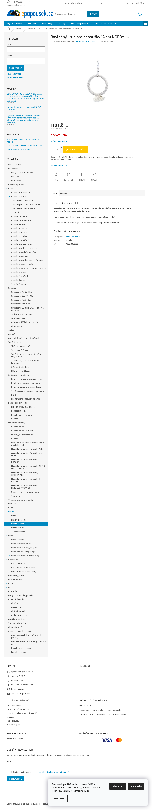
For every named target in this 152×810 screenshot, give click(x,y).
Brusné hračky (17, 527)
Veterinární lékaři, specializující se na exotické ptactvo (103, 714)
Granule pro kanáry (19, 256)
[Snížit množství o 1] (61, 151)
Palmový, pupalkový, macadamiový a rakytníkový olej (27, 444)
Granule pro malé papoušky (23, 244)
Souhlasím (136, 786)
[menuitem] (14, 23)
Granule (11, 188)
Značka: (106, 41)
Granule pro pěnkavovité (22, 264)
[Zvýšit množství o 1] (61, 147)
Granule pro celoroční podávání (26, 204)
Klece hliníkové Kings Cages (23, 551)
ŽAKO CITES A (85, 705)
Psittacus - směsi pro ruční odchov (26, 379)
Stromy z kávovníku (17, 623)
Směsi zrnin (13, 288)
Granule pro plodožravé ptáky (25, 208)
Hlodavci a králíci (15, 627)
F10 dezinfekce (18, 563)
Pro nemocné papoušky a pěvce (25, 398)
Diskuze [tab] (63, 193)
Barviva (14, 418)
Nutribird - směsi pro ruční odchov (26, 383)
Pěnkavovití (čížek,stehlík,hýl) (24, 322)
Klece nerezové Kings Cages (24, 547)
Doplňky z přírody (16, 184)
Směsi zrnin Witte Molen (22, 314)
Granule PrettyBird (19, 276)
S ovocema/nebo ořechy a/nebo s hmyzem (26, 362)
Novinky (10, 717)
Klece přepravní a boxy (21, 543)
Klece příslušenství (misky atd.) (25, 555)
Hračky (11, 511)
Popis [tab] (54, 193)
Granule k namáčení (19, 240)
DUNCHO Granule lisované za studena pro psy (27, 636)
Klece (10, 535)
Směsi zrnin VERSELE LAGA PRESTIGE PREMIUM (27, 309)
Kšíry (10, 507)
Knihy (10, 587)
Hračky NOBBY (17, 523)
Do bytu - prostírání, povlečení (21, 595)
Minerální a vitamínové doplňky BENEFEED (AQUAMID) (24, 487)
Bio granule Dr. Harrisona (22, 172)
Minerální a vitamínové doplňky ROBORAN (24, 461)
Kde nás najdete (14, 724)
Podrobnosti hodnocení (86, 41)
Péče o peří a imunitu (17, 402)
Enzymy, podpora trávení (22, 434)
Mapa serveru (13, 720)
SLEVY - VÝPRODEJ (16, 164)
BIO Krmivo (13, 168)
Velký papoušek (18, 318)
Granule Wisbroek (19, 284)
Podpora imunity (18, 410)
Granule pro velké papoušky (23, 252)
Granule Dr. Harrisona (20, 192)
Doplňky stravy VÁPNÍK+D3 (22, 430)
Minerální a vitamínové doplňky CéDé (27, 449)
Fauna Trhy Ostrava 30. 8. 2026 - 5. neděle (23, 140)
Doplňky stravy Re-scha (21, 414)
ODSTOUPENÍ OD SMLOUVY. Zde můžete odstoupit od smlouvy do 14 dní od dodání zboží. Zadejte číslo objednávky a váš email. (25, 97)
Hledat (93, 14)
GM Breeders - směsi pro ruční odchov (28, 391)
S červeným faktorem (21, 367)
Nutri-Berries (17, 180)
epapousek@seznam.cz (22, 671)
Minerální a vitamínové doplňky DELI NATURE (26, 480)
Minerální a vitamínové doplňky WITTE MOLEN (28, 454)
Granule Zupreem (19, 216)
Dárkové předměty (16, 599)
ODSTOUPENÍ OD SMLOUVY (18, 709)
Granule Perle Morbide (21, 220)
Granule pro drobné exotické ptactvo (27, 260)
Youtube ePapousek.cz (21, 693)
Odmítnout (118, 786)
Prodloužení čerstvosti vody (24, 571)
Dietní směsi (16, 326)
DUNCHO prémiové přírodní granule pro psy (28, 643)
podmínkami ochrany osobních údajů (53, 772)
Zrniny (11, 330)
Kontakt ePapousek (15, 739)
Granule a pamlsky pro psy (20, 631)
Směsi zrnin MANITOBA (21, 300)
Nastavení (59, 798)
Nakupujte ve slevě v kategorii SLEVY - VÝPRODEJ (25, 108)
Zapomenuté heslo (15, 77)
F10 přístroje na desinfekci (23, 567)
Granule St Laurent (19, 228)
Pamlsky (12, 503)
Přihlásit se (15, 68)
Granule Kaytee (18, 280)
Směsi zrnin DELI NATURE (22, 296)
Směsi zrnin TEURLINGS (21, 303)
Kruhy (13, 515)
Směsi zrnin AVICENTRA (21, 292)
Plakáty (14, 603)
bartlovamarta (17, 689)
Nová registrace (14, 74)
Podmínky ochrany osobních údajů (22, 713)
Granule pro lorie (18, 272)
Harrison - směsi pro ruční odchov (26, 387)
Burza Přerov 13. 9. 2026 (18, 149)
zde (87, 790)
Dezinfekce (13, 559)
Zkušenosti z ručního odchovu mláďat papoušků (100, 710)
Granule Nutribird (18, 224)
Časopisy (12, 583)
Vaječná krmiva (15, 342)
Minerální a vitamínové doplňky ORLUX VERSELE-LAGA (28, 467)
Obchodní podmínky (73, 3)
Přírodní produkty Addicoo (23, 406)
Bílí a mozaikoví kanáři (21, 371)
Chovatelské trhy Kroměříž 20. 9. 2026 (24, 145)
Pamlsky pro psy (18, 652)
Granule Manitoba (19, 236)
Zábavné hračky (18, 531)
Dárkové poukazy (19, 615)
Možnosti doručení (59, 141)
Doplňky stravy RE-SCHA (22, 426)
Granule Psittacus (19, 196)
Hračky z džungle (18, 519)
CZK (129, 3)
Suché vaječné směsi (20, 350)
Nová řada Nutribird (16, 619)
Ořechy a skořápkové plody (20, 500)
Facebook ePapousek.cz (22, 684)
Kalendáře (12, 591)
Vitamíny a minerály (16, 422)
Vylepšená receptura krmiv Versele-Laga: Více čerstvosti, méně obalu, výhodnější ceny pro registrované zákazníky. (24, 119)
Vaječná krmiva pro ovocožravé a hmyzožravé (26, 355)
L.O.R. (13, 395)
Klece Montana (17, 539)
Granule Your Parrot (19, 232)
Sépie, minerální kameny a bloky (25, 492)
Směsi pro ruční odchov (18, 375)
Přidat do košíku (77, 149)
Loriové (15, 212)
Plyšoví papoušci (18, 611)
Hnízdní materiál (15, 579)
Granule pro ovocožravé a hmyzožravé (28, 268)
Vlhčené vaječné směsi (21, 346)
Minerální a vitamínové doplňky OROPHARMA (24, 474)
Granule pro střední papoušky (24, 248)
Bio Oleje (15, 176)
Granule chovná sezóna (22, 200)
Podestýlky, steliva (16, 575)
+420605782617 (18, 676)
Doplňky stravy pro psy (21, 648)
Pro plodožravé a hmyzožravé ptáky (24, 338)
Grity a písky (16, 496)
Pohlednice (16, 607)
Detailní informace (59, 165)
